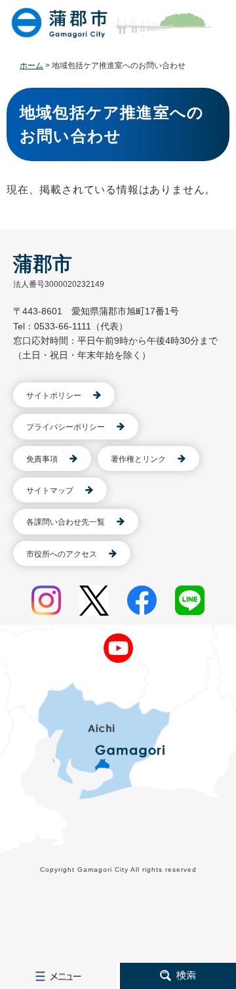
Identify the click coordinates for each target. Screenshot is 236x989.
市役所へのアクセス (61, 554)
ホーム (31, 65)
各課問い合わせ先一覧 (65, 522)
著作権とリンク (138, 459)
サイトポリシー (53, 395)
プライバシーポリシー (65, 427)
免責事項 (42, 459)
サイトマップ (49, 490)
